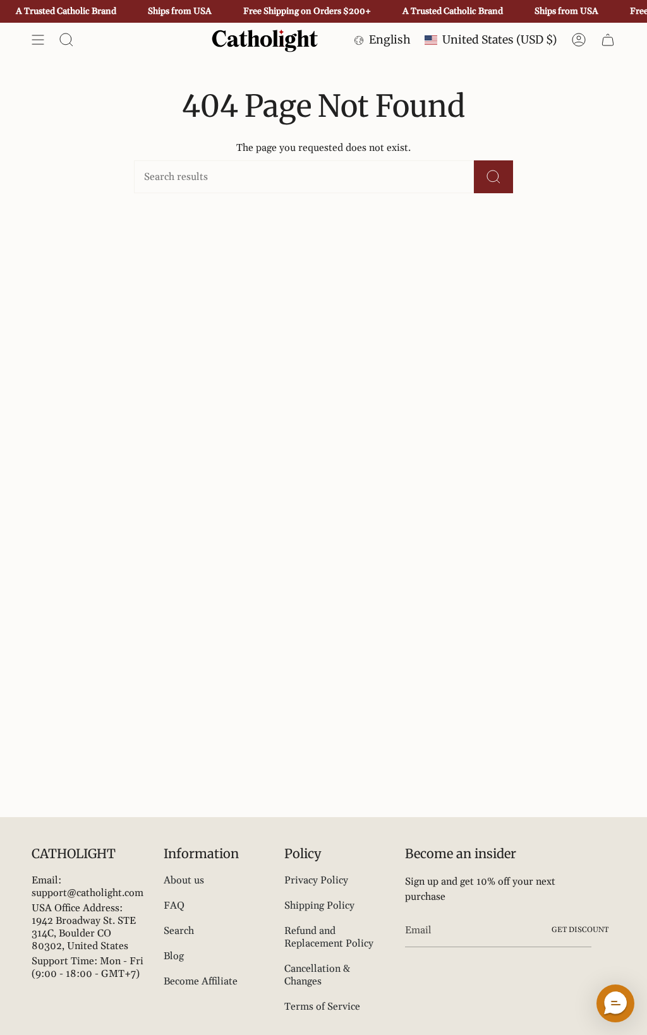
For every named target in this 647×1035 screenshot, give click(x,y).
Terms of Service (322, 1006)
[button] (615, 1003)
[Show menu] (38, 40)
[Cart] (607, 40)
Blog (174, 956)
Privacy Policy (316, 880)
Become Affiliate (201, 981)
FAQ (174, 905)
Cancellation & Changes (317, 975)
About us (184, 880)
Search (179, 930)
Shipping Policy (319, 905)
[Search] (493, 176)
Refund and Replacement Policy (328, 937)
